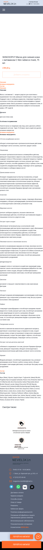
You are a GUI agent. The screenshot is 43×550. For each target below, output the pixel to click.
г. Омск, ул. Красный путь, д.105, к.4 (25, 473)
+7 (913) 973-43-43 (19, 477)
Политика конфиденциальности (21, 512)
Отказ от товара (16, 502)
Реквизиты (14, 505)
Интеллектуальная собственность (22, 521)
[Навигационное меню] (3, 10)
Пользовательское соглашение (21, 524)
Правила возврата (17, 496)
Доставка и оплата (17, 492)
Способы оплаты (16, 499)
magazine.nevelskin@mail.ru (22, 481)
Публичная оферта (17, 509)
